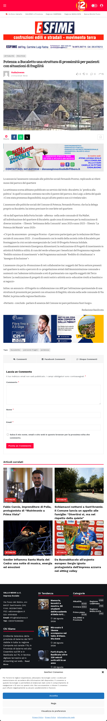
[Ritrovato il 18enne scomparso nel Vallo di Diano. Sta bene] (43, 631)
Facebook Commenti (55, 359)
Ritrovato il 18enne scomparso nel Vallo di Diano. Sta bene (59, 633)
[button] (102, 672)
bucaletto (15, 350)
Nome (10, 409)
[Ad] (53, 35)
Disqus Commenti (88, 359)
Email (10, 422)
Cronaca (80, 607)
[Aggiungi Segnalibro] (101, 137)
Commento (12, 382)
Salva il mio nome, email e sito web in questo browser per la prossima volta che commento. (50, 436)
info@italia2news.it (19, 618)
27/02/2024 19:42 (19, 76)
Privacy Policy (37, 717)
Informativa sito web (66, 717)
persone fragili (30, 350)
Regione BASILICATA (96, 610)
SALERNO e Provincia (80, 618)
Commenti (21, 359)
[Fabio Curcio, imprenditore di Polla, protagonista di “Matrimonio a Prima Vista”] (28, 485)
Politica (21, 56)
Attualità (9, 56)
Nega (53, 703)
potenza (45, 350)
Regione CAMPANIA (96, 603)
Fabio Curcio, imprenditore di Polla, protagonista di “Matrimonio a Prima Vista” (27, 510)
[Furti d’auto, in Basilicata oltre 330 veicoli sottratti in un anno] (43, 655)
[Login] (101, 5)
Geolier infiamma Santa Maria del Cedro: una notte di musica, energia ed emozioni (27, 563)
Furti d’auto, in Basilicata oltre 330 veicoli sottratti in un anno (59, 657)
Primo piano (80, 612)
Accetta (53, 695)
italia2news (17, 72)
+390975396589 (15, 621)
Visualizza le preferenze (53, 711)
